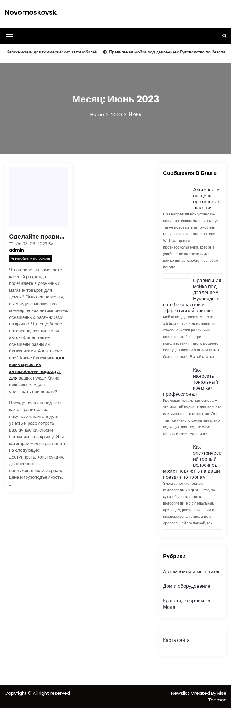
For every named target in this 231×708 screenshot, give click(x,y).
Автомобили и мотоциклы (30, 258)
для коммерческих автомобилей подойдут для (36, 368)
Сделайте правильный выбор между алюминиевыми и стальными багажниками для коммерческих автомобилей (38, 236)
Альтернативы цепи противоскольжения (206, 198)
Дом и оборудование (187, 586)
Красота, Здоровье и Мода (186, 604)
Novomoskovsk (31, 12)
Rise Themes (217, 696)
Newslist (181, 693)
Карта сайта (176, 640)
